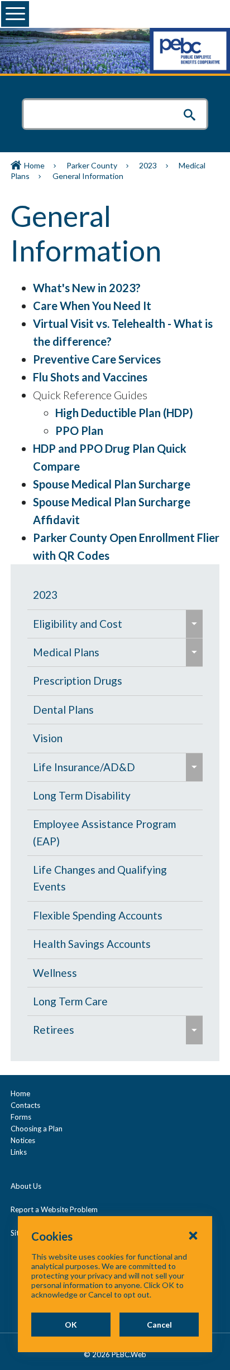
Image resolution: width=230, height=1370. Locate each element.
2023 (148, 165)
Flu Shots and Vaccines (90, 377)
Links (19, 1152)
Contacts (25, 1105)
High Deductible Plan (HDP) (124, 412)
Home (34, 165)
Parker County (91, 165)
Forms (21, 1116)
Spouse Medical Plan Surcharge (111, 484)
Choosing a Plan (37, 1128)
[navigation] (115, 812)
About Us (26, 1186)
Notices (23, 1140)
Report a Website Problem (54, 1209)
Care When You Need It (92, 305)
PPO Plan (79, 430)
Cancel (159, 1324)
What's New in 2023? (87, 287)
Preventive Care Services (97, 359)
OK (71, 1324)
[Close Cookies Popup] (193, 1235)
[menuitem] (115, 595)
